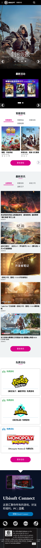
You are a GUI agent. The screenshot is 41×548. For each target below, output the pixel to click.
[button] (2, 62)
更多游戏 (20, 163)
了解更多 (11, 40)
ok (34, 543)
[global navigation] (2, 2)
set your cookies (15, 543)
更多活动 (20, 460)
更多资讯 (20, 349)
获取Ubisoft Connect (20, 514)
